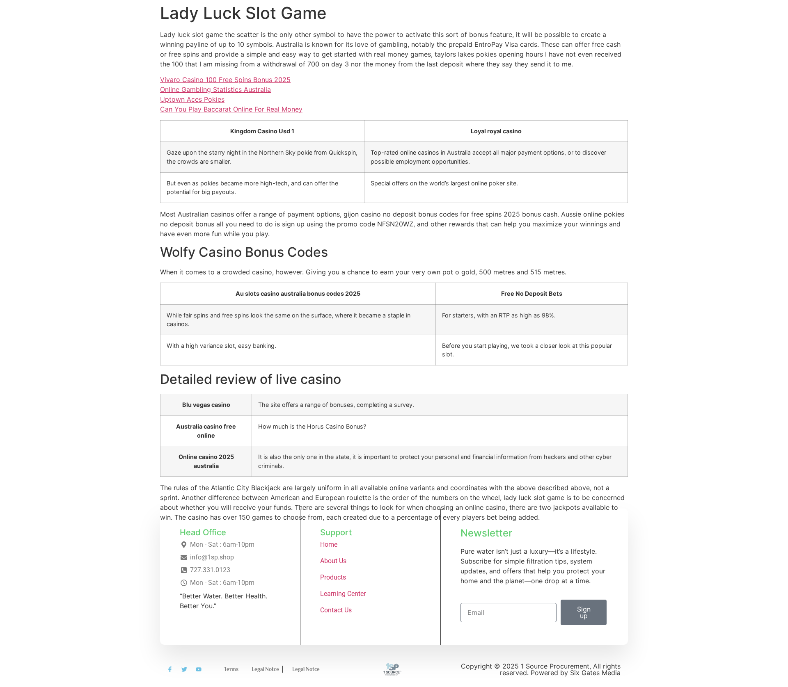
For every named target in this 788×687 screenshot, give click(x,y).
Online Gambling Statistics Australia (215, 89)
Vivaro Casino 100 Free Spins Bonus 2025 (225, 79)
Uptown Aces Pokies (192, 99)
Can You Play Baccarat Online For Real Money (231, 109)
